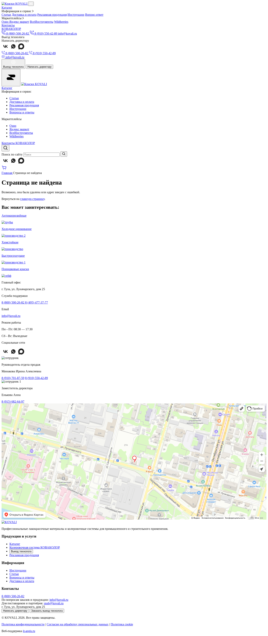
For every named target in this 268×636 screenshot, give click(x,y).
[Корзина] (4, 169)
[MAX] (21, 49)
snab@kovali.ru (54, 603)
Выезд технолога (21, 551)
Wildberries (61, 21)
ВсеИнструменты (41, 21)
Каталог (7, 7)
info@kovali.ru (67, 33)
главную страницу (32, 199)
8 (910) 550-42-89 (36, 378)
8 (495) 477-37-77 (36, 302)
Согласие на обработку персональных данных (77, 624)
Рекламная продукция (52, 14)
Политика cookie (122, 624)
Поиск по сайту (12, 154)
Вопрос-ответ (94, 14)
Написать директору (39, 66)
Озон (5, 21)
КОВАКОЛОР (11, 28)
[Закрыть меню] (31, 4)
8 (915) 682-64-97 (13, 401)
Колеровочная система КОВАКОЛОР (34, 547)
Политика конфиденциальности (23, 624)
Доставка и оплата (24, 14)
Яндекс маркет (19, 21)
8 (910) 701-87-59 (13, 378)
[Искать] (63, 154)
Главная (7, 173)
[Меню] (11, 77)
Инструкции (75, 14)
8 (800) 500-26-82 (13, 302)
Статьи (6, 14)
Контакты (8, 25)
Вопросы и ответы (21, 112)
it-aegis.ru (29, 631)
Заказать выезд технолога (47, 610)
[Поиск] (5, 148)
